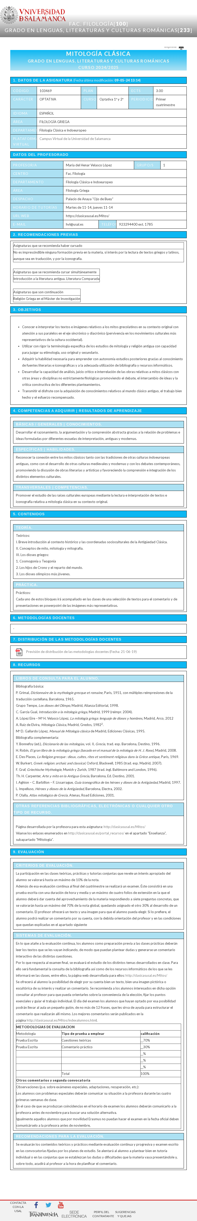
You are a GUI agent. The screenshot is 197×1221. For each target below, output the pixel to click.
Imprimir (171, 47)
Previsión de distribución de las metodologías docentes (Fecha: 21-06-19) (81, 652)
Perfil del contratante (101, 1214)
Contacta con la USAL (18, 1205)
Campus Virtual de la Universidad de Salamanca (75, 139)
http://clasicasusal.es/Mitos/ (124, 827)
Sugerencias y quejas (124, 1214)
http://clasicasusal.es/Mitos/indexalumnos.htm (61, 1020)
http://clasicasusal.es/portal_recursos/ (96, 833)
